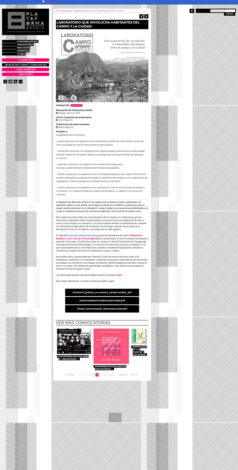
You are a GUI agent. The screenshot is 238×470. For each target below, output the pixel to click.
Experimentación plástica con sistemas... (110, 367)
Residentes (23, 51)
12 (112, 375)
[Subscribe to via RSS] (15, 81)
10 (104, 375)
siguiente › (123, 375)
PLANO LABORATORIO (26, 69)
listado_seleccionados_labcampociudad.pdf (102, 308)
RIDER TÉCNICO (26, 74)
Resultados (23, 48)
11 (108, 375)
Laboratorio (76, 105)
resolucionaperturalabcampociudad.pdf (102, 300)
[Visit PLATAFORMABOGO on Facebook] (5, 81)
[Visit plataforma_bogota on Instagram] (10, 81)
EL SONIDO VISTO (26, 60)
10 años (21, 54)
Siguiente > (146, 16)
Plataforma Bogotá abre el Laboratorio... (73, 357)
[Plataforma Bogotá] (25, 21)
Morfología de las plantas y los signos (140, 351)
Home (57, 11)
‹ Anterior (141, 16)
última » (134, 375)
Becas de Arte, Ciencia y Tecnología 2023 (26, 64)
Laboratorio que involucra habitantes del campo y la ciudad (99, 11)
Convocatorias (25, 44)
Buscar (229, 14)
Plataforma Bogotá (27, 41)
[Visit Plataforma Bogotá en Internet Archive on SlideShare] (20, 81)
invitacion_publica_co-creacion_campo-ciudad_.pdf (102, 292)
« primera (70, 375)
